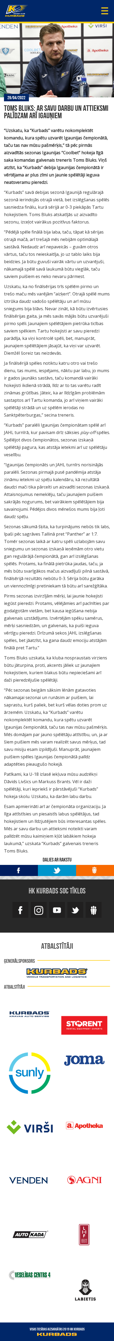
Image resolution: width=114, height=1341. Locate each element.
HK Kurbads (16, 10)
